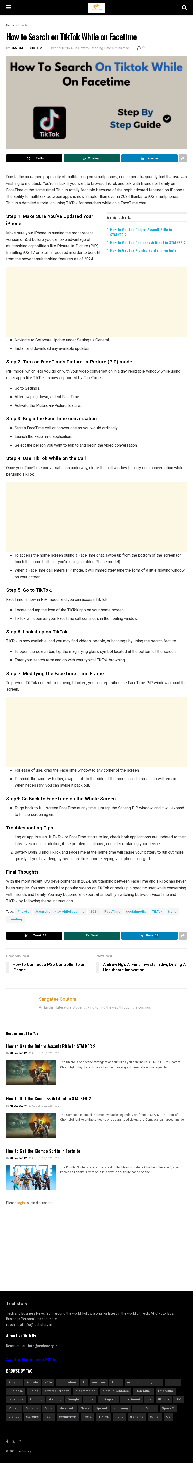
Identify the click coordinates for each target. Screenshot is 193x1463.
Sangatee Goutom (26, 48)
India (90, 1399)
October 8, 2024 (61, 48)
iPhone (163, 1399)
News (85, 1408)
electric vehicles (115, 1391)
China (33, 1391)
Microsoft (66, 1408)
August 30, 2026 (41, 1053)
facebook (16, 1399)
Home (10, 25)
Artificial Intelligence (144, 1382)
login (21, 1203)
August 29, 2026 (41, 1158)
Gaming (55, 1399)
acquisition (67, 1382)
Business (16, 1391)
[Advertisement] (96, 302)
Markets (32, 1408)
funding (36, 1399)
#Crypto (14, 1382)
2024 (94, 911)
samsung (121, 1408)
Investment (131, 1399)
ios (149, 1399)
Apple (116, 1382)
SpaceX (168, 1408)
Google (73, 1399)
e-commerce (85, 1391)
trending (15, 919)
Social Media (145, 1408)
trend (172, 911)
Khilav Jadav (18, 1053)
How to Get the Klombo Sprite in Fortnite (143, 250)
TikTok (157, 911)
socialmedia (136, 911)
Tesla (87, 1417)
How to (23, 25)
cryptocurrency (57, 1391)
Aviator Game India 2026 (30, 1360)
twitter (155, 1417)
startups (32, 1417)
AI (84, 1382)
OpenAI (101, 1408)
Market (14, 1408)
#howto (23, 911)
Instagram (108, 1399)
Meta (49, 1408)
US (168, 1417)
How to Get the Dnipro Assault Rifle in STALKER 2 (141, 232)
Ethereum (165, 1391)
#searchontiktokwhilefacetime (60, 911)
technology (68, 1417)
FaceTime (112, 911)
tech (49, 1417)
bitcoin (172, 1382)
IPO (178, 1399)
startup (14, 1417)
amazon (98, 1382)
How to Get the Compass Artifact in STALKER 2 (148, 242)
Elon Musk (143, 1391)
